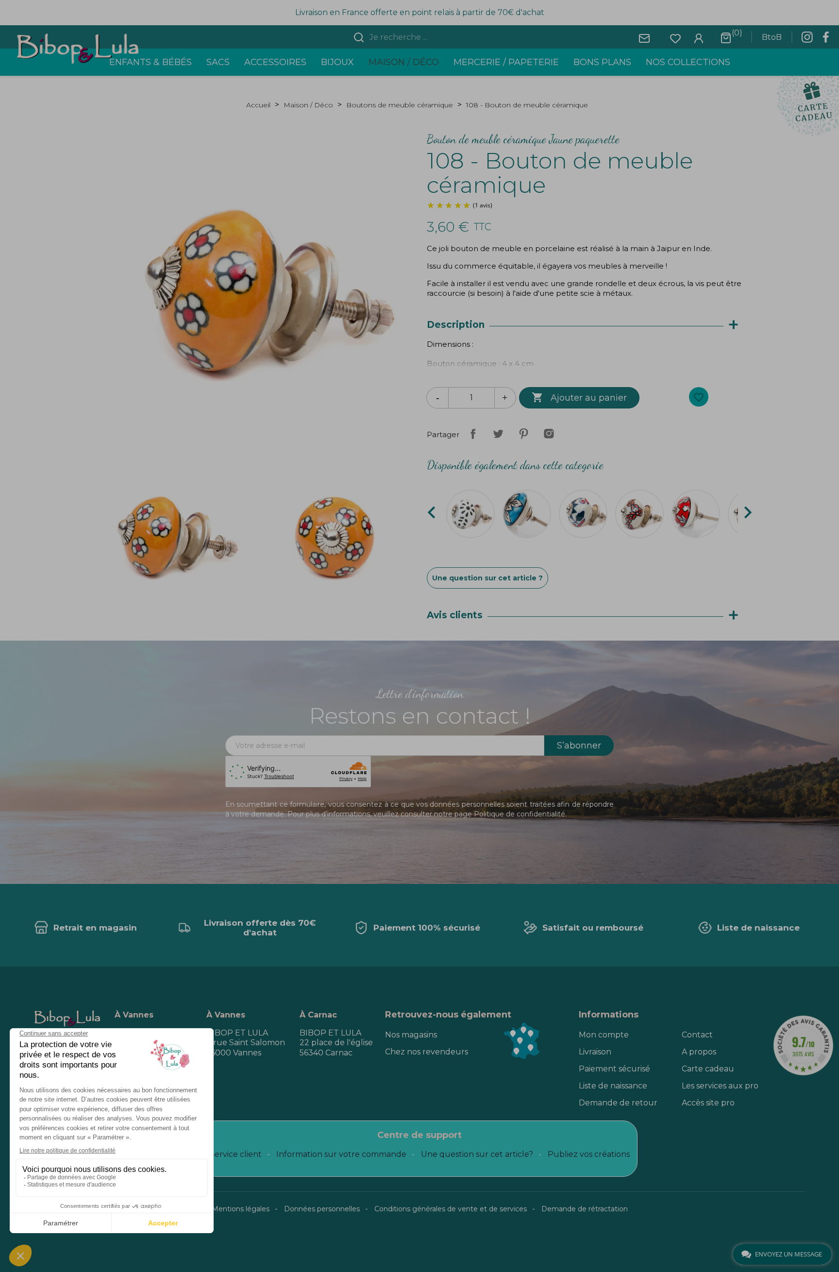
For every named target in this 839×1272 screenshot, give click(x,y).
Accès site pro (708, 1102)
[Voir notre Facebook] (826, 40)
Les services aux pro (720, 1085)
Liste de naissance (613, 1085)
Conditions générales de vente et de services (450, 1208)
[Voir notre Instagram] (807, 40)
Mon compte (604, 1034)
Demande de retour (618, 1102)
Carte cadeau (708, 1068)
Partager (473, 433)
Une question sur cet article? (477, 1154)
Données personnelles (322, 1208)
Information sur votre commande (341, 1154)
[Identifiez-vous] (699, 37)
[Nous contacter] (644, 37)
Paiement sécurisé (614, 1068)
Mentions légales (240, 1208)
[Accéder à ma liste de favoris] (675, 37)
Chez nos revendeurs (426, 1051)
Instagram (548, 433)
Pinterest (523, 433)
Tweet (498, 433)
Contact (697, 1034)
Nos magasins (411, 1034)
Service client (236, 1154)
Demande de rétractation (584, 1208)
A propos (699, 1051)
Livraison (595, 1051)
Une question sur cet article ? (487, 578)
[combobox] (425, 37)
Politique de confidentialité (519, 814)
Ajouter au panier (579, 397)
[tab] (587, 325)
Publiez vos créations (589, 1154)
